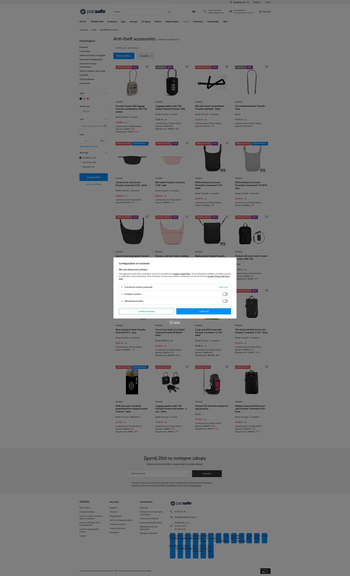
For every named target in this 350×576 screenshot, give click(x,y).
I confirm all (204, 311)
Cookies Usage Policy (181, 274)
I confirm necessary (146, 311)
